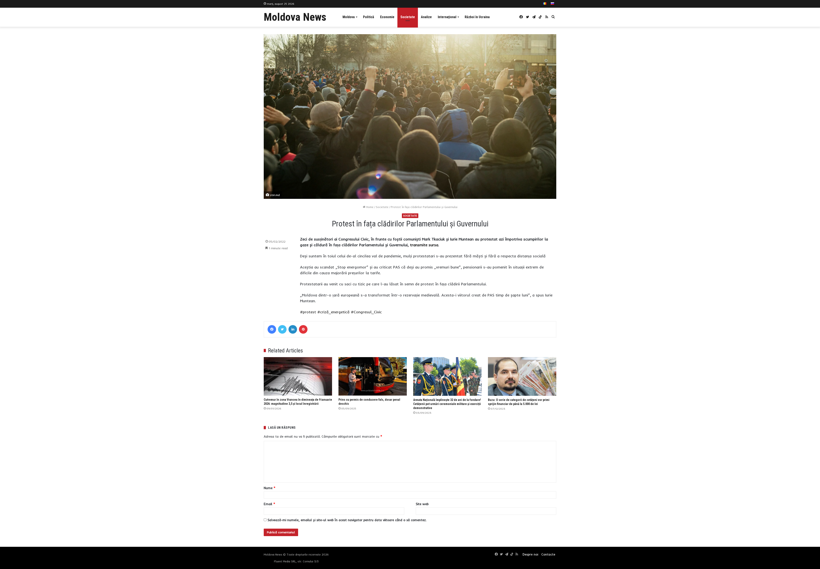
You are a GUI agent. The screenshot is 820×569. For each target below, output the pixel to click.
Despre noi (530, 554)
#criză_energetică (333, 311)
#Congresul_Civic (366, 311)
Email (269, 504)
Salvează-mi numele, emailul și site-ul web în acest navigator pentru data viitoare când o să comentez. (347, 520)
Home (369, 207)
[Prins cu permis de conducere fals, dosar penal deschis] (372, 376)
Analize (426, 17)
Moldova (349, 17)
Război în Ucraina (477, 17)
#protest (308, 311)
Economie (387, 17)
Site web (422, 504)
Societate (407, 17)
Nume (269, 488)
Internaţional (447, 17)
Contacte (548, 554)
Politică (368, 17)
